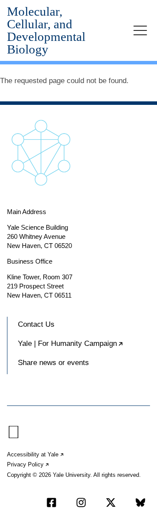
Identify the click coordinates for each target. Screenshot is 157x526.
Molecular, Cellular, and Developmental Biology (46, 30)
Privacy (28, 464)
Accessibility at (36, 454)
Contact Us (36, 324)
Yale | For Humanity (84, 347)
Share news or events (53, 362)
